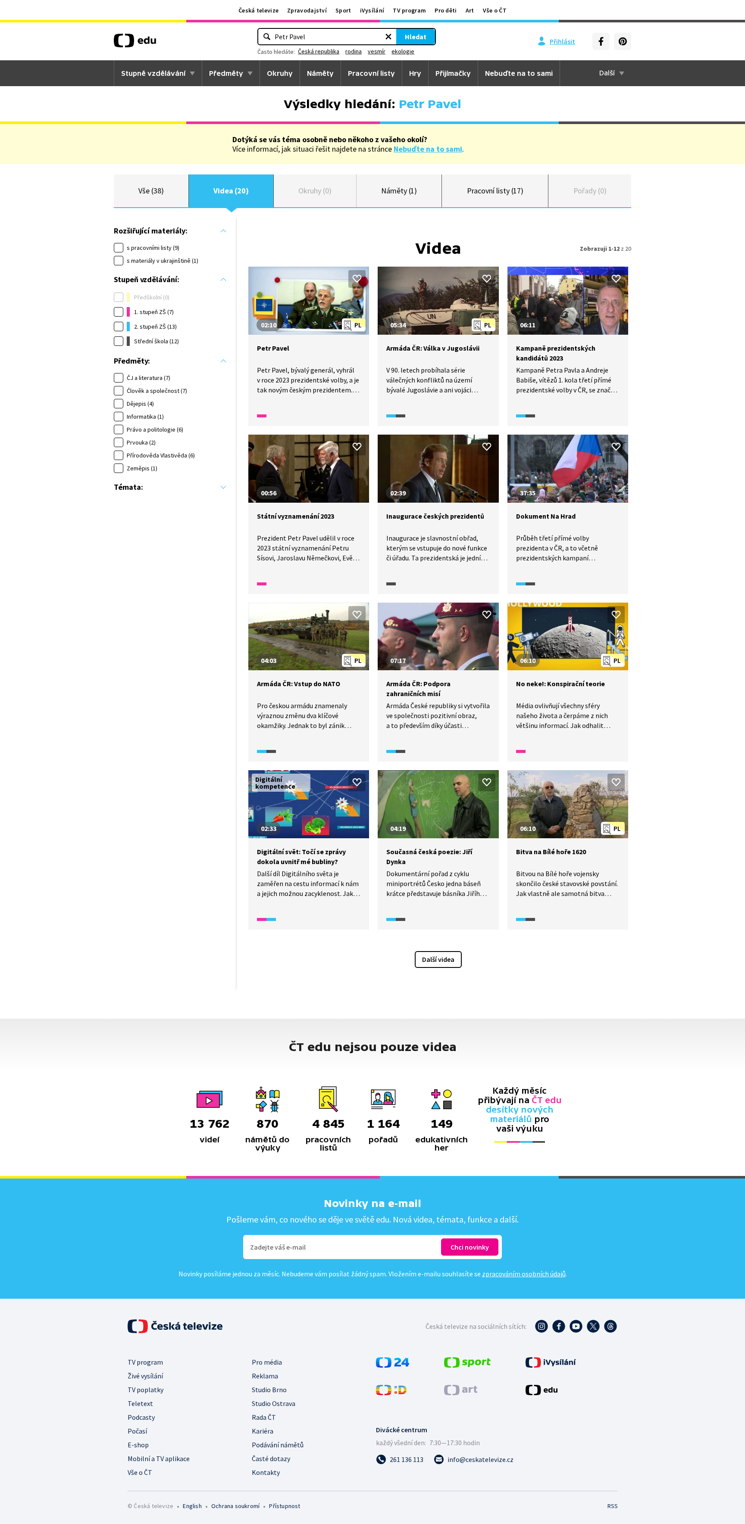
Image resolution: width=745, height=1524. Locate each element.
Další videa (438, 959)
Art (470, 10)
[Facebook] (601, 41)
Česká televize (258, 10)
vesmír (376, 51)
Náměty (320, 73)
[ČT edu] (135, 43)
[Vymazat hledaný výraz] (388, 36)
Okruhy (280, 73)
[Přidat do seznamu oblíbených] (357, 278)
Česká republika (318, 51)
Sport (343, 10)
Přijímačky (453, 73)
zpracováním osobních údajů (524, 1273)
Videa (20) (231, 191)
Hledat (415, 36)
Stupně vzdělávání (153, 73)
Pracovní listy (371, 73)
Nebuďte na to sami (428, 149)
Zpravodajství (307, 10)
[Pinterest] (622, 41)
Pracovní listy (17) (495, 191)
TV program (409, 10)
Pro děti (446, 10)
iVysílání (372, 10)
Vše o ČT (495, 10)
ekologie (402, 51)
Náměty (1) (399, 191)
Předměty (226, 73)
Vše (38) (150, 191)
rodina (353, 51)
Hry (415, 73)
